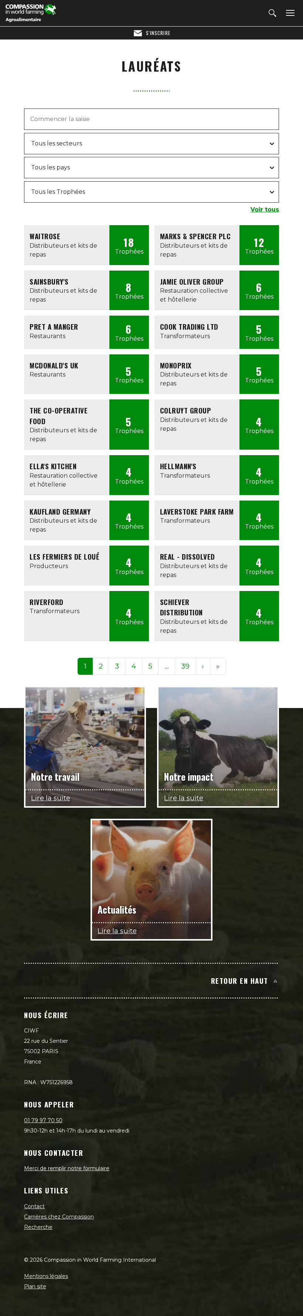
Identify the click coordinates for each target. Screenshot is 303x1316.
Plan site (35, 1286)
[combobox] (32, 143)
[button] (166, 666)
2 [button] (101, 666)
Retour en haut (239, 980)
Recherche (38, 1227)
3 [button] (117, 666)
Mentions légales (46, 1276)
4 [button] (133, 666)
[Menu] (289, 13)
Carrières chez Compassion (59, 1216)
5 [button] (150, 666)
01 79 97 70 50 (43, 1120)
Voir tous (265, 209)
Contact (34, 1206)
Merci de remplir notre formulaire (66, 1168)
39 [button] (185, 666)
